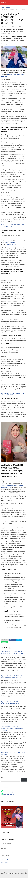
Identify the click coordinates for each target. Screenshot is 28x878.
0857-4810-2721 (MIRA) (9, 794)
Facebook (13, 639)
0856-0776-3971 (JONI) (9, 792)
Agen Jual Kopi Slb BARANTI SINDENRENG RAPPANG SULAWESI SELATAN (12, 728)
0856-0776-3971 (11, 244)
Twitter (19, 639)
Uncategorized (9, 7)
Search (2, 777)
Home (2, 7)
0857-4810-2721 (11, 242)
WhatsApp (5, 642)
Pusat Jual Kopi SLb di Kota (7, 859)
